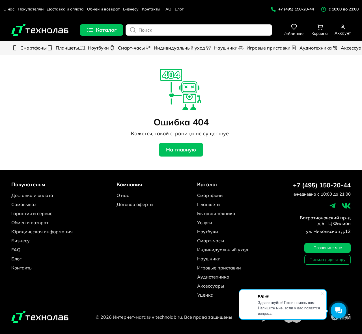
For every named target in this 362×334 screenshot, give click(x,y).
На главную (181, 149)
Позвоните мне (327, 247)
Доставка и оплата (65, 9)
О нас (8, 9)
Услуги (204, 222)
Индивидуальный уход (179, 48)
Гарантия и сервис (31, 213)
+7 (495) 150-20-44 (322, 185)
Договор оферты (135, 204)
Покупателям (31, 9)
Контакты (151, 9)
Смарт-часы (131, 48)
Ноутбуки (98, 48)
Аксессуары (210, 286)
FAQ (167, 9)
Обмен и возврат (103, 9)
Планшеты (67, 48)
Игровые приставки (268, 48)
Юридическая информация (42, 231)
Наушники (226, 48)
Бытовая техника (216, 213)
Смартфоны (33, 48)
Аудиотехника (315, 48)
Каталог (106, 30)
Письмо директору (327, 259)
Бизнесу (131, 9)
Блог (179, 9)
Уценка (205, 295)
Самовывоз (23, 204)
